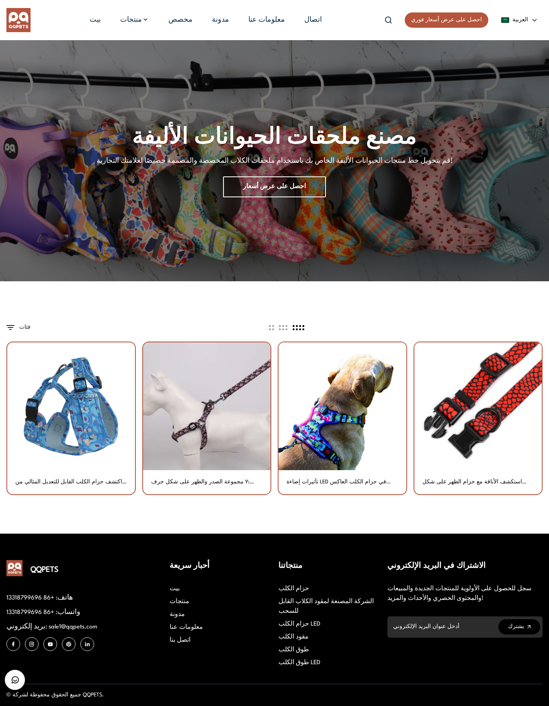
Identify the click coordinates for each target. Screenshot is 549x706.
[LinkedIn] (87, 644)
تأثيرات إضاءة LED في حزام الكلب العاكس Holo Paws (336, 482)
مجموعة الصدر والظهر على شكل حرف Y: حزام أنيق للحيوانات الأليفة (200, 482)
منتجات (179, 602)
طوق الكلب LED (299, 663)
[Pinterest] (69, 644)
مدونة (177, 615)
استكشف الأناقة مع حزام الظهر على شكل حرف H (472, 482)
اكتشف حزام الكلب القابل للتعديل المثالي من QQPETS (68, 482)
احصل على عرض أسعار (274, 187)
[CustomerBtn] (15, 680)
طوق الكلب (294, 650)
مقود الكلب (294, 637)
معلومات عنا (186, 627)
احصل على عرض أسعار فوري (446, 20)
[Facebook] (13, 644)
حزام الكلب (294, 589)
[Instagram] (32, 644)
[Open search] (389, 20)
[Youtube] (50, 644)
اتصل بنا (180, 640)
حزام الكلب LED (299, 624)
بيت (175, 589)
